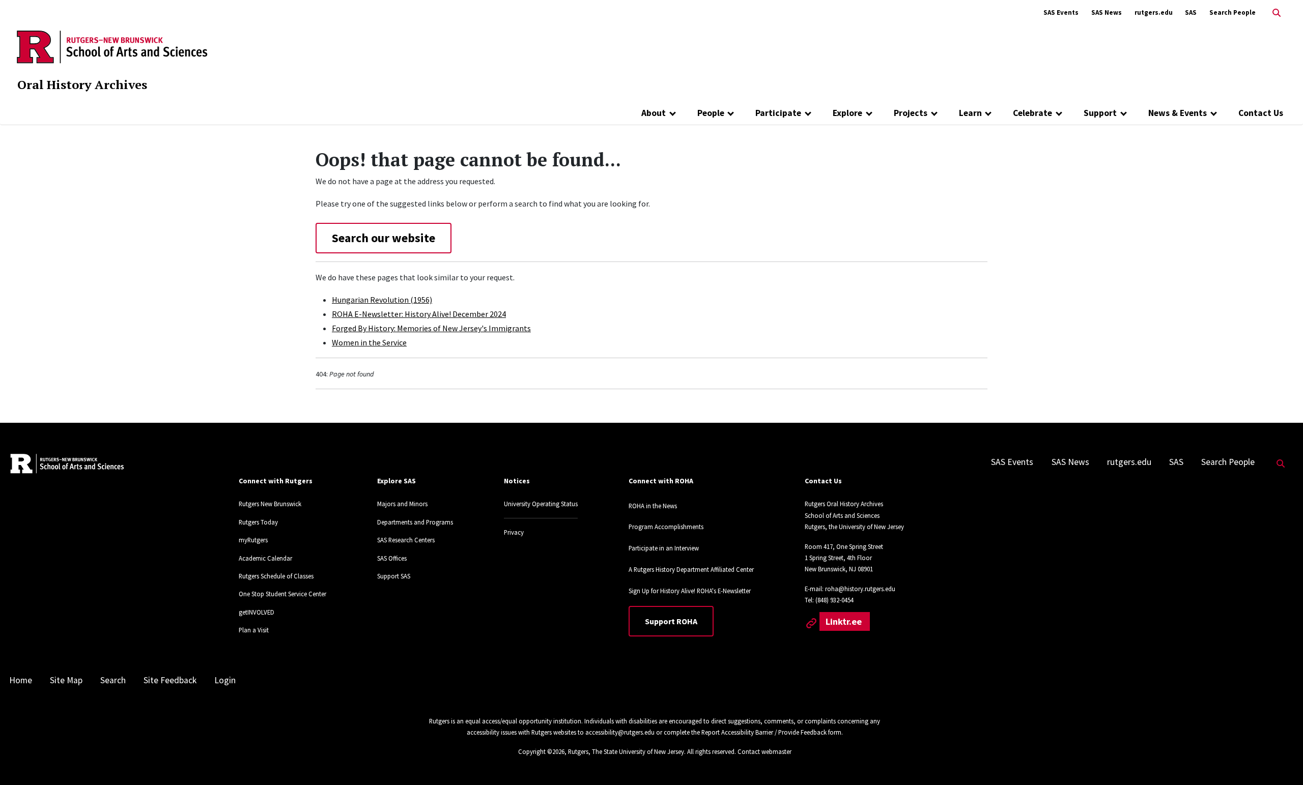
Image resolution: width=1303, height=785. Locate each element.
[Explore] (869, 113)
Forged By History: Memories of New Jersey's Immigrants (431, 328)
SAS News (1106, 12)
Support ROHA (671, 621)
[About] (672, 113)
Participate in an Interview (664, 548)
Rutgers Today (258, 522)
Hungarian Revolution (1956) (382, 300)
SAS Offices (392, 558)
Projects (910, 113)
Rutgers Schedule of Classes (276, 576)
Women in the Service (369, 342)
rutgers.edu (1154, 12)
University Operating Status (541, 504)
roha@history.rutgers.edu (860, 589)
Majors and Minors (402, 504)
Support (1100, 113)
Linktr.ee (845, 621)
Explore (847, 113)
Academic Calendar (265, 558)
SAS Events (1061, 12)
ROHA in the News (653, 506)
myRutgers (253, 540)
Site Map (66, 680)
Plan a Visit (254, 630)
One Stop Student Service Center (282, 594)
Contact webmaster (764, 751)
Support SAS (393, 576)
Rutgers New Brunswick (270, 504)
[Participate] (808, 113)
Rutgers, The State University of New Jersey (626, 751)
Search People (1232, 12)
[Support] (1123, 113)
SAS (1191, 12)
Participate (778, 113)
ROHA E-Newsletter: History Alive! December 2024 (419, 314)
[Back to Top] (1280, 760)
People (710, 113)
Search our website (383, 238)
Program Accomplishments (666, 526)
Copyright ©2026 (541, 751)
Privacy (514, 532)
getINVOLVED (256, 612)
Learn (970, 113)
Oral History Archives (82, 84)
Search (113, 680)
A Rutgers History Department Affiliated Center (691, 569)
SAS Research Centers (406, 540)
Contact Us (1260, 113)
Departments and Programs (415, 522)
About (653, 113)
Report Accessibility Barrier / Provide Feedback (764, 732)
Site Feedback (170, 680)
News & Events (1177, 113)
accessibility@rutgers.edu (620, 732)
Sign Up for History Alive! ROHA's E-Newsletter (690, 591)
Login (225, 680)
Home (20, 680)
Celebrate (1032, 113)
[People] (731, 113)
